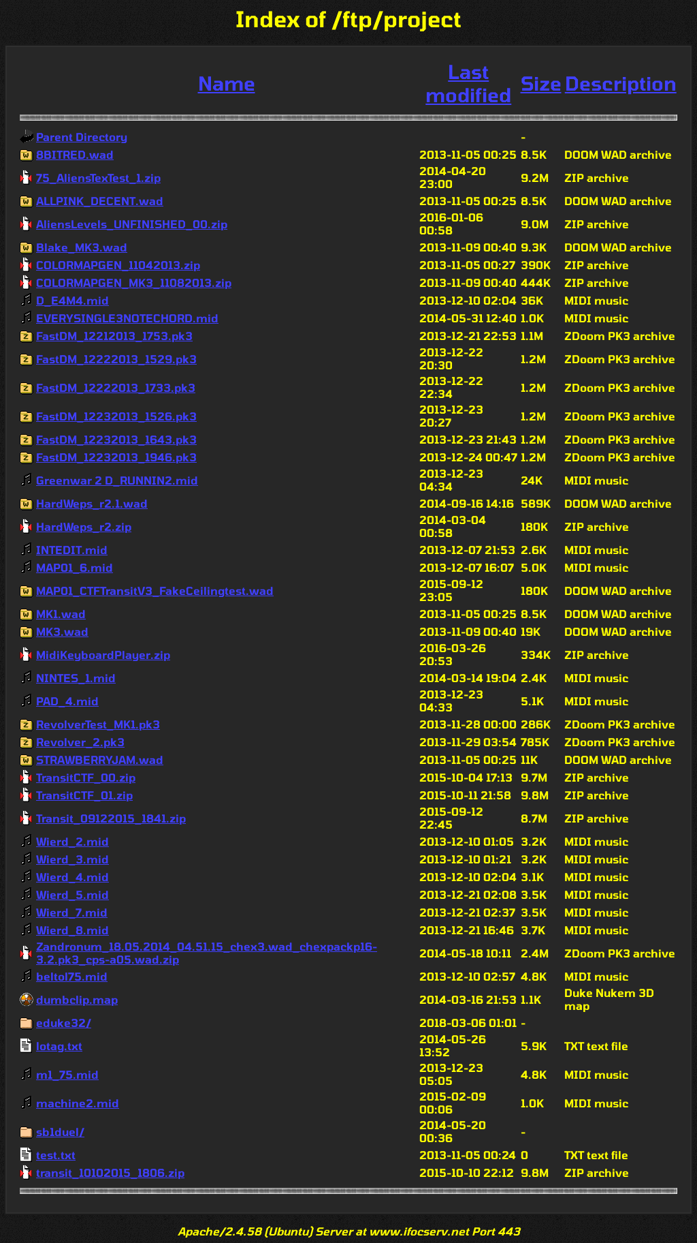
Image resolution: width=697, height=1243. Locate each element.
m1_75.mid (67, 1074)
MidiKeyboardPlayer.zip (103, 654)
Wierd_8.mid (72, 929)
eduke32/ (63, 1022)
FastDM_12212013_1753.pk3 (114, 335)
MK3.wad (62, 631)
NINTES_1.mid (76, 677)
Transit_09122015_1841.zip (111, 818)
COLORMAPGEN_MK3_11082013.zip (133, 282)
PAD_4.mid (67, 700)
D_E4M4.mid (72, 300)
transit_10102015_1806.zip (110, 1172)
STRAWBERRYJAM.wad (99, 759)
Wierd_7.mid (72, 912)
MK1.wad (61, 613)
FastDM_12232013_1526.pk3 (116, 416)
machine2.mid (77, 1102)
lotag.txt (59, 1045)
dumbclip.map (77, 999)
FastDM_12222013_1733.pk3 (115, 387)
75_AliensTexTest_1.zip (98, 177)
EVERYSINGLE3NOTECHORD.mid (127, 317)
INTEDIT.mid (72, 549)
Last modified (468, 83)
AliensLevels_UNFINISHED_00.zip (131, 223)
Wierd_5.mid (72, 894)
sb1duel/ (60, 1131)
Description (621, 83)
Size (541, 83)
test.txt (56, 1154)
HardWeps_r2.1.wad (92, 503)
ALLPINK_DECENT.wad (99, 200)
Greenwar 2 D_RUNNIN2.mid (117, 480)
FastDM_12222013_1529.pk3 (116, 358)
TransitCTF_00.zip (85, 777)
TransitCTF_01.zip (84, 794)
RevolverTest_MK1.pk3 (98, 724)
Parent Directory (81, 136)
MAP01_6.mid (74, 567)
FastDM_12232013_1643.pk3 (116, 439)
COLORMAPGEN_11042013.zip (118, 264)
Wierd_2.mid (72, 841)
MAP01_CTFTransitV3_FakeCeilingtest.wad (155, 590)
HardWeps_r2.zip (83, 526)
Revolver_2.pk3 (80, 741)
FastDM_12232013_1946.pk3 (116, 456)
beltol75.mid (72, 976)
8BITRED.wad (75, 154)
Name (226, 83)
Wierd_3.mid (72, 859)
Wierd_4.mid (72, 876)
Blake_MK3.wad (81, 247)
